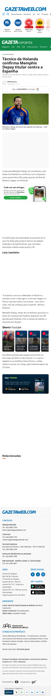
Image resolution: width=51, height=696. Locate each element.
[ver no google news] (42, 692)
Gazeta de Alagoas (9, 573)
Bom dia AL (27, 14)
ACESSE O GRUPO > (15, 197)
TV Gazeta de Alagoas (10, 579)
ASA (23, 47)
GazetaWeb (6, 587)
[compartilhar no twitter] (16, 692)
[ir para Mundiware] (10, 682)
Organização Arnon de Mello (13, 595)
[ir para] (38, 586)
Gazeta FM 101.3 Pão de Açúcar (14, 590)
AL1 (34, 14)
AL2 (38, 14)
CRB (18, 47)
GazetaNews (7, 592)
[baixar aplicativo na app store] (24, 389)
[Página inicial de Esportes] (16, 42)
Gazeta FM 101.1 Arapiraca (13, 584)
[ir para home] (25, 9)
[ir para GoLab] (29, 682)
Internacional (32, 47)
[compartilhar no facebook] (27, 692)
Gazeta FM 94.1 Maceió (11, 582)
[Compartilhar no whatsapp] (22, 692)
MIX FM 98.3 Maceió (10, 576)
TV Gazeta (45, 14)
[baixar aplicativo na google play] (11, 389)
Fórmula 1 (44, 47)
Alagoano (5, 47)
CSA (12, 47)
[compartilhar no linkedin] (32, 692)
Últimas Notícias (16, 14)
